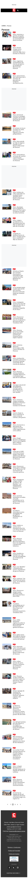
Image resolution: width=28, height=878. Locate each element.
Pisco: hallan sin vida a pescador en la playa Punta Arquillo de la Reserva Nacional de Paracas (19, 196)
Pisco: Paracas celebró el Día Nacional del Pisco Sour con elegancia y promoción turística (19, 542)
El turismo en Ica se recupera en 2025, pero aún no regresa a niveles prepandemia (19, 131)
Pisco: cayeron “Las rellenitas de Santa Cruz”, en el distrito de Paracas (19, 581)
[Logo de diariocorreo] (14, 10)
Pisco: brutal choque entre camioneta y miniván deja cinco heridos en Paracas (19, 50)
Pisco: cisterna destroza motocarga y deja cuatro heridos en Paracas (18, 348)
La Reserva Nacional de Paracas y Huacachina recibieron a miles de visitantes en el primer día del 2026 (19, 710)
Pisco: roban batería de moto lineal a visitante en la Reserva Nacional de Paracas (18, 665)
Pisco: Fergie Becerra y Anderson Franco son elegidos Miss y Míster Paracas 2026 (19, 441)
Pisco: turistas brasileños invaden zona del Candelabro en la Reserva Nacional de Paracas (19, 499)
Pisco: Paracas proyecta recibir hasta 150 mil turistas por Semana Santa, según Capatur (18, 334)
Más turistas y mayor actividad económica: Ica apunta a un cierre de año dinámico (19, 739)
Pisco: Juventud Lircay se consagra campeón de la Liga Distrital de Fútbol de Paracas (19, 117)
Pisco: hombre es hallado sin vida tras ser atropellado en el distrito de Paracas (19, 556)
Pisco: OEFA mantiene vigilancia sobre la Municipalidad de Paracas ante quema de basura (19, 623)
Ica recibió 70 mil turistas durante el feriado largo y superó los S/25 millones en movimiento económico (19, 754)
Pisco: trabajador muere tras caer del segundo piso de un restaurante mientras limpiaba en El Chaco (19, 305)
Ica (14, 32)
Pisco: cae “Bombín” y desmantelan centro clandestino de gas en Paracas (19, 569)
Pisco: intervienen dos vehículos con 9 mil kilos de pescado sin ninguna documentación (19, 79)
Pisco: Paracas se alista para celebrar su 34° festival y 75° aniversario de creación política (19, 469)
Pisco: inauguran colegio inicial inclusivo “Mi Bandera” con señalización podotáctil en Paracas (18, 484)
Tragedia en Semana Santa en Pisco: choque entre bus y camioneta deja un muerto (19, 236)
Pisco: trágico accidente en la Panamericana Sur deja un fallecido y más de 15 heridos (19, 223)
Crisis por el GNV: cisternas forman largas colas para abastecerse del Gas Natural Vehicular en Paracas (19, 455)
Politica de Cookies (14, 854)
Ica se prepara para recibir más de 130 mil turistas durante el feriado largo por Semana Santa (19, 291)
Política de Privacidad (14, 850)
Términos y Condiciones (14, 847)
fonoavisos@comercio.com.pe (17, 831)
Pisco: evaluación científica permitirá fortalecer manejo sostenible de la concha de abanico (19, 361)
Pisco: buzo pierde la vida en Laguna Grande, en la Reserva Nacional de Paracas (18, 144)
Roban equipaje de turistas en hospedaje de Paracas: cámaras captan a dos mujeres (18, 694)
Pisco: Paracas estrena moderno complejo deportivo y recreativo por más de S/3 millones (19, 374)
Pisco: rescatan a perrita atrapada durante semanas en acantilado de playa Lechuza (18, 37)
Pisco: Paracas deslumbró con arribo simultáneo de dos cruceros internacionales (19, 782)
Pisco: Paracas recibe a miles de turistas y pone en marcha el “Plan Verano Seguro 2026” (19, 679)
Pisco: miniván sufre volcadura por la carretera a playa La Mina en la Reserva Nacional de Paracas (19, 650)
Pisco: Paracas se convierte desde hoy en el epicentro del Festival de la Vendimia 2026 (19, 320)
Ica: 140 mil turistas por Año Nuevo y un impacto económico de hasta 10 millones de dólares (19, 725)
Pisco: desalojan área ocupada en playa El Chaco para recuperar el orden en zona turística (19, 210)
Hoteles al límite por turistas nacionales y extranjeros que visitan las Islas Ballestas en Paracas (18, 275)
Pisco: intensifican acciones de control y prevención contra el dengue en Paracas (19, 157)
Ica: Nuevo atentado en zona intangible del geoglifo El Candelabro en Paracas (18, 514)
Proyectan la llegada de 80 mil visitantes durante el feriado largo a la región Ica (19, 795)
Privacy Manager (14, 844)
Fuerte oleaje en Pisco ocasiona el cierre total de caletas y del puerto (19, 415)
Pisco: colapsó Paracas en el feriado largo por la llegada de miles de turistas (19, 769)
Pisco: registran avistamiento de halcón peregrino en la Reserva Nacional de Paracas (18, 64)
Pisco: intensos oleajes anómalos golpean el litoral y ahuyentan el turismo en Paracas (19, 402)
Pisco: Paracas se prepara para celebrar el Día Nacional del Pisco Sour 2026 (19, 593)
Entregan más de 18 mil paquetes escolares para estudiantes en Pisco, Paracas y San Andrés (19, 388)
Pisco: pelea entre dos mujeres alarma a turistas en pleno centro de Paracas (19, 637)
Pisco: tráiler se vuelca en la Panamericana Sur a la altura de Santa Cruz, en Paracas (19, 528)
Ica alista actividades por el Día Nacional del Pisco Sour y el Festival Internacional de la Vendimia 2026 (19, 608)
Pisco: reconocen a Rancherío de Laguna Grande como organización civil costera (19, 427)
